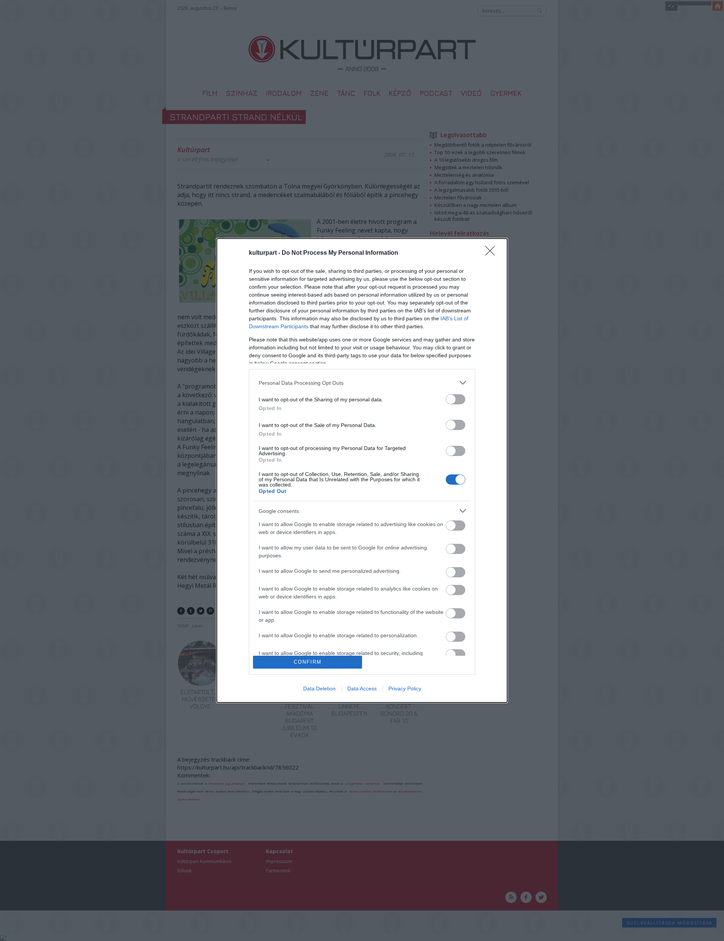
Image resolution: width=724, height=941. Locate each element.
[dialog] (362, 470)
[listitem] (362, 383)
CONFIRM (308, 662)
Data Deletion (319, 688)
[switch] (455, 399)
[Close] (492, 253)
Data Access (362, 688)
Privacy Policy (404, 688)
